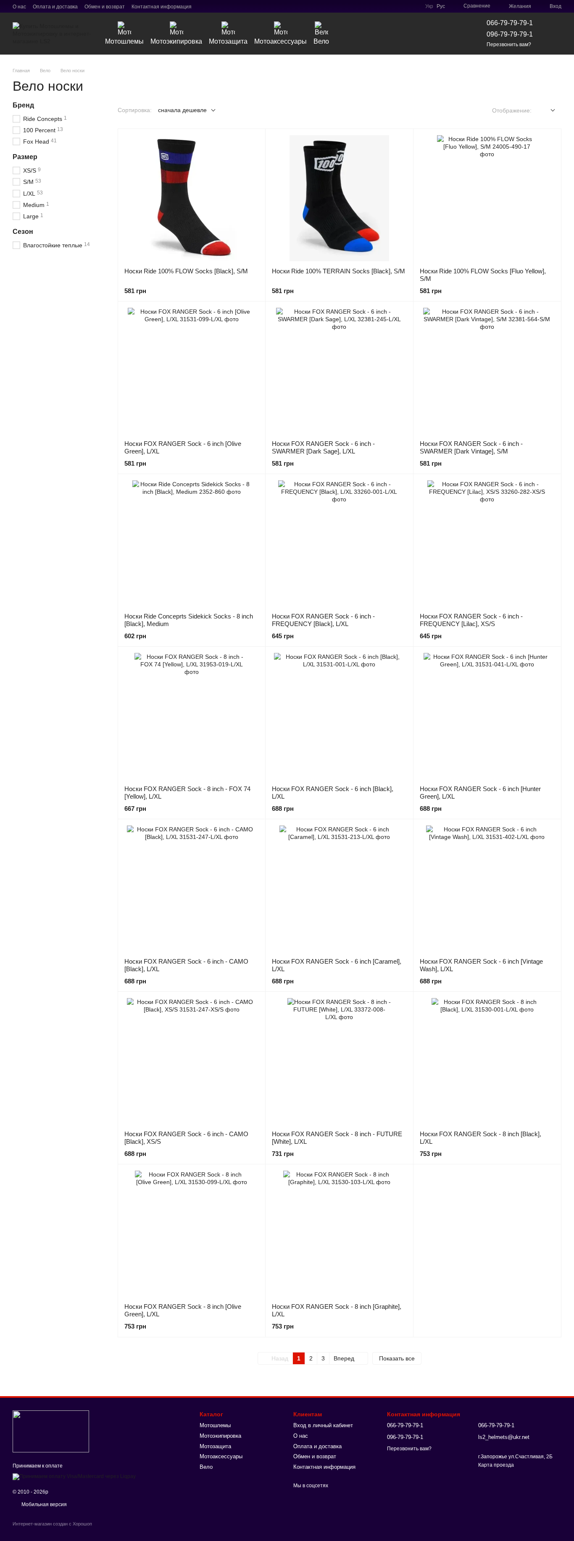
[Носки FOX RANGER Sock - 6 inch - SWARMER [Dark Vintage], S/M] (487, 371)
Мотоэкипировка (176, 41)
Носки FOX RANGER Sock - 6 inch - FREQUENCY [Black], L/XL (323, 620)
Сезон (23, 231)
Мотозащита (228, 41)
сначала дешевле (182, 110)
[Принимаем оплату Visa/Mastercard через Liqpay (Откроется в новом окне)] (74, 1476)
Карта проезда (496, 1465)
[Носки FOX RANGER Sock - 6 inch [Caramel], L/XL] (339, 888)
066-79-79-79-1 (510, 22)
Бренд (23, 105)
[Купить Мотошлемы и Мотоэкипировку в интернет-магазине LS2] (51, 1431)
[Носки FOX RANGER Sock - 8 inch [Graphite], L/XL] (339, 1234)
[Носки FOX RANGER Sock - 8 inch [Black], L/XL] (487, 1061)
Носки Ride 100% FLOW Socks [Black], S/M (186, 271)
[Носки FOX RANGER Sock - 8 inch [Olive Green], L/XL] (191, 1234)
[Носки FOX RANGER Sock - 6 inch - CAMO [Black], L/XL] (191, 888)
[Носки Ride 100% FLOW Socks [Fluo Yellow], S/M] (487, 198)
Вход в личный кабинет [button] (323, 1425)
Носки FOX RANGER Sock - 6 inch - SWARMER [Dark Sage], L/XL (323, 447)
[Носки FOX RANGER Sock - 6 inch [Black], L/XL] (339, 716)
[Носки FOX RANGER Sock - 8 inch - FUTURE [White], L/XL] (339, 1061)
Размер (25, 156)
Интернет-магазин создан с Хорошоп (52, 1523)
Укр (429, 6)
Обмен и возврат (104, 7)
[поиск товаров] (451, 33)
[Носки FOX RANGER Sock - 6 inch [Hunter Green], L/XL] (487, 716)
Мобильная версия (43, 1504)
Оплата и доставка (55, 7)
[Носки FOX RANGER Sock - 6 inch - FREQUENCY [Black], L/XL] (339, 543)
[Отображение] (546, 110)
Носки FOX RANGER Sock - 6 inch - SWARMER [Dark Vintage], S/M (471, 447)
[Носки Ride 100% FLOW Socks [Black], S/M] (191, 198)
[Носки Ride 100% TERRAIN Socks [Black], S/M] (339, 198)
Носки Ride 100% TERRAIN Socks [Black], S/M (338, 271)
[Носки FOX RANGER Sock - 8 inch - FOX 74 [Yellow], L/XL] (191, 716)
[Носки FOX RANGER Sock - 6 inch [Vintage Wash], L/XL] (487, 888)
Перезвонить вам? (509, 44)
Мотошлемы (124, 41)
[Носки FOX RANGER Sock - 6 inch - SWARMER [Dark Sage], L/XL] (339, 371)
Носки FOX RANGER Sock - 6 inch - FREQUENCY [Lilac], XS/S (471, 620)
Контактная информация (162, 7)
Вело (321, 41)
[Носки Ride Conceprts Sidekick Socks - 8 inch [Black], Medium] (191, 543)
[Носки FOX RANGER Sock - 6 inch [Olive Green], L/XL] (191, 371)
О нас (19, 7)
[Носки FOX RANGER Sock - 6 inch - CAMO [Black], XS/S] (191, 1061)
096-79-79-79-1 (510, 34)
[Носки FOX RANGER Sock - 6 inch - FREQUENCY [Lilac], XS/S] (487, 543)
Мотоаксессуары (280, 41)
